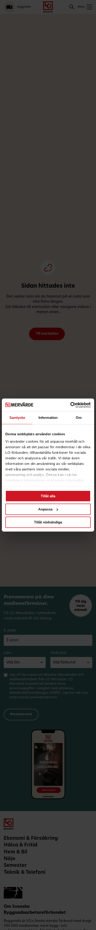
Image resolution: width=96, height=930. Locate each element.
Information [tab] (48, 418)
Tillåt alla (48, 496)
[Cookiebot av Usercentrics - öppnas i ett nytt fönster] (70, 405)
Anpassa (45, 509)
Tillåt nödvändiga (48, 522)
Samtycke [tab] (17, 418)
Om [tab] (79, 418)
